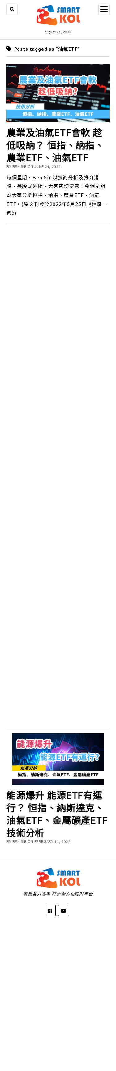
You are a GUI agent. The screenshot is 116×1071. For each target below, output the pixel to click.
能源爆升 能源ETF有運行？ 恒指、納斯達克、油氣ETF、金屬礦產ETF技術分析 (57, 813)
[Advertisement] (58, 473)
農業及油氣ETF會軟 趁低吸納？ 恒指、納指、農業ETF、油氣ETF (55, 144)
